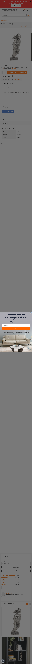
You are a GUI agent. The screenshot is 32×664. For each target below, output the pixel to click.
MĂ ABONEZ (16, 328)
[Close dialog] (30, 312)
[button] (3, 661)
